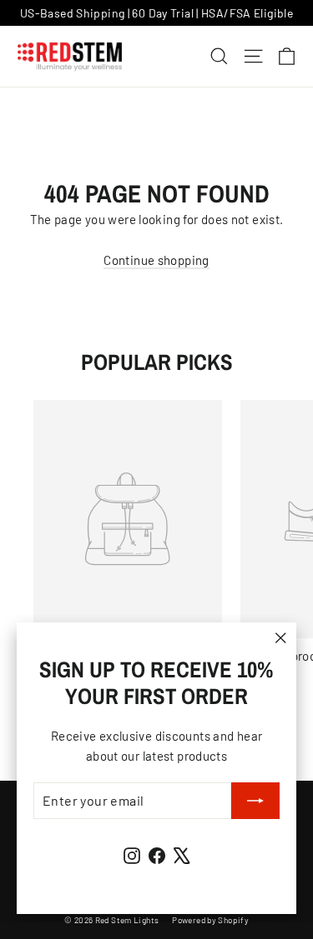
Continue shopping (156, 259)
